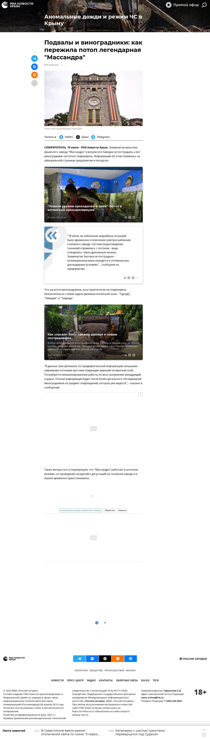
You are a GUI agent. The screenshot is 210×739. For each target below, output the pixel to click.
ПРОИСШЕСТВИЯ (114, 671)
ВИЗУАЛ (131, 671)
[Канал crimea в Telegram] (79, 658)
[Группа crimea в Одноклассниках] (118, 658)
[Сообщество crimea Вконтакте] (92, 658)
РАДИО (91, 681)
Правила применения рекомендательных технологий (34, 718)
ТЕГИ (156, 681)
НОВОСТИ (57, 681)
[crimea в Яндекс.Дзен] (105, 658)
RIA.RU (145, 681)
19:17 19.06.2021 (51, 65)
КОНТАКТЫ (106, 681)
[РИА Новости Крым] (17, 5)
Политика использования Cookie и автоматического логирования (33, 710)
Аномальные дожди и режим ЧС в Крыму (80, 510)
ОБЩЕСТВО (96, 671)
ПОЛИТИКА (81, 671)
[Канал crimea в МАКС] (130, 658)
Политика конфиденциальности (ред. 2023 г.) (29, 715)
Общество (110, 510)
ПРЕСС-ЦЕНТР (75, 681)
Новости (122, 510)
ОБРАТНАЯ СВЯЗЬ (127, 681)
